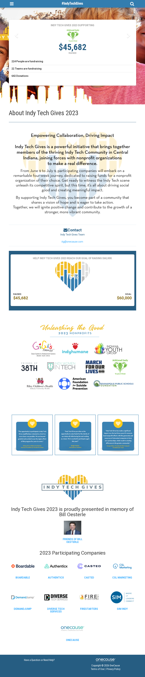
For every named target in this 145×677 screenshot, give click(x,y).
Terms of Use (97, 669)
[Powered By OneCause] (105, 660)
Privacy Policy (113, 669)
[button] (16, 35)
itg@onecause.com (72, 241)
